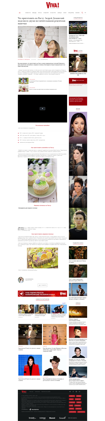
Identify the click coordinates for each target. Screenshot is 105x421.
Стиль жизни (32, 79)
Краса (71, 399)
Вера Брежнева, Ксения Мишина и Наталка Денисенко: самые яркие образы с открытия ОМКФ (55, 350)
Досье (78, 108)
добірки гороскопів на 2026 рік (78, 74)
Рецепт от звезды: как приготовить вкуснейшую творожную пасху (43, 89)
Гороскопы (72, 411)
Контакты (37, 391)
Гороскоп (20, 346)
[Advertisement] (42, 218)
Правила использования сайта (27, 411)
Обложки (78, 408)
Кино (71, 405)
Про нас (31, 391)
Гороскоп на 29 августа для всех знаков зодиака (29, 379)
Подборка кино (78, 243)
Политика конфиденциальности (40, 411)
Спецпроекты (78, 17)
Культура (72, 402)
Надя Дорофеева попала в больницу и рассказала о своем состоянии (53, 379)
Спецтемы (77, 405)
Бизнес (71, 408)
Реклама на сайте (46, 391)
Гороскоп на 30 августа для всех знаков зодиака (29, 349)
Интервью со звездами (24, 59)
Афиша (78, 303)
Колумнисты (81, 411)
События (45, 346)
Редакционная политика (50, 411)
